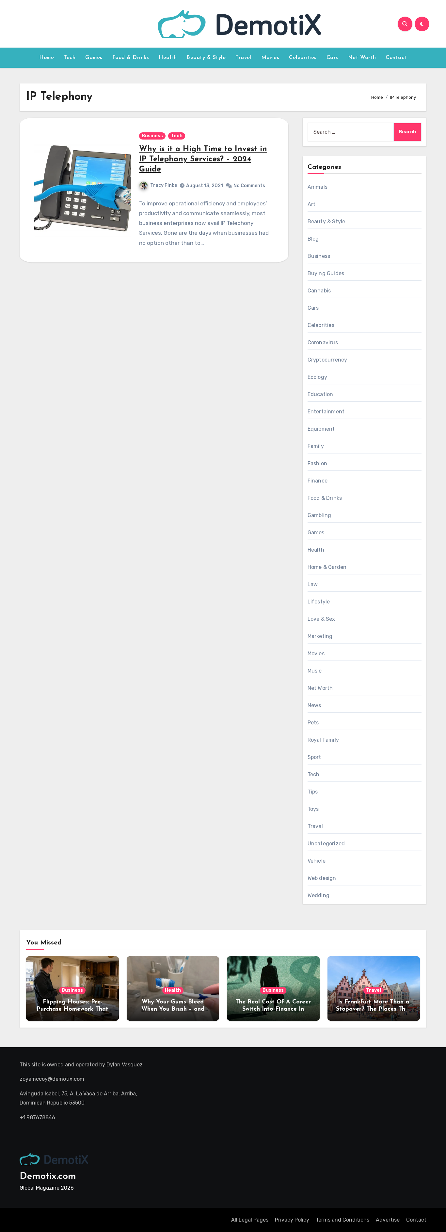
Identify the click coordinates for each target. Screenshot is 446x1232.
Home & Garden (327, 567)
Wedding (318, 895)
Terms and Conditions (342, 1220)
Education (320, 394)
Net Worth (362, 57)
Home (46, 57)
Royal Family (323, 740)
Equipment (321, 429)
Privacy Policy (292, 1220)
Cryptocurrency (327, 360)
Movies (270, 57)
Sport (314, 757)
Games (94, 57)
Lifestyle (319, 602)
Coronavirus (323, 342)
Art (312, 204)
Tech (69, 57)
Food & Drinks (130, 57)
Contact (396, 57)
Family (316, 446)
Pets (313, 723)
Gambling (319, 515)
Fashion (317, 463)
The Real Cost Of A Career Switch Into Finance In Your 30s (273, 1009)
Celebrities (303, 57)
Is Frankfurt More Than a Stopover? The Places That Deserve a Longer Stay (373, 1009)
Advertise (388, 1220)
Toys (313, 809)
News (314, 705)
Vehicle (317, 861)
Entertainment (326, 411)
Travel (243, 57)
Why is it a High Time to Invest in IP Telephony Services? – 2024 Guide (203, 159)
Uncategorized (326, 843)
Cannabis (319, 291)
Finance (317, 481)
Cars (332, 57)
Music (315, 671)
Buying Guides (326, 273)
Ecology (317, 377)
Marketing (320, 636)
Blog (313, 239)
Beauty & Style (206, 57)
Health (168, 57)
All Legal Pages (249, 1220)
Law (313, 584)
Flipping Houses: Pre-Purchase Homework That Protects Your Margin (72, 1009)
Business (152, 136)
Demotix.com (48, 1176)
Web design (322, 878)
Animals (317, 187)
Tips (313, 792)
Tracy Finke (163, 185)
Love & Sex (321, 619)
